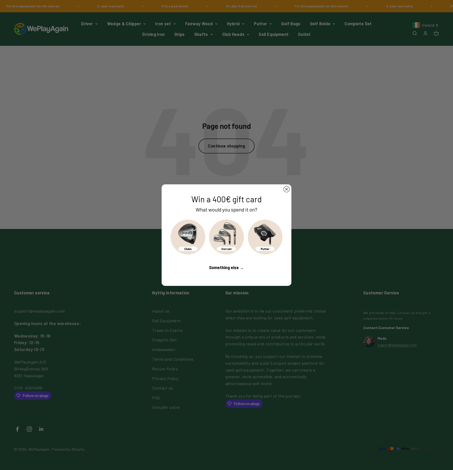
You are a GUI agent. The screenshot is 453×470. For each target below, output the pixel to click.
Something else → (226, 267)
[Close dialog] (286, 189)
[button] (187, 236)
